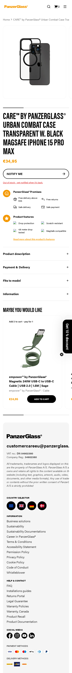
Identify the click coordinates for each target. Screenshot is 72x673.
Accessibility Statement (21, 547)
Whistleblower (16, 572)
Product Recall (16, 616)
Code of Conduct (17, 567)
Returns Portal (16, 596)
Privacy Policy (15, 557)
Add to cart (41, 399)
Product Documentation (22, 621)
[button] (67, 336)
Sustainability (15, 526)
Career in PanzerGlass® (21, 536)
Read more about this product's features (34, 239)
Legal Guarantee (17, 601)
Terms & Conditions (19, 542)
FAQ (9, 586)
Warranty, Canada (18, 611)
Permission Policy (18, 552)
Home (6, 19)
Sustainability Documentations (26, 531)
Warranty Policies (18, 606)
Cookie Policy (15, 562)
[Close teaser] (62, 354)
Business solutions (18, 521)
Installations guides (19, 591)
